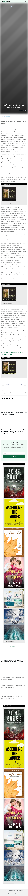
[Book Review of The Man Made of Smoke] (14, 54)
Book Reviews (23, 110)
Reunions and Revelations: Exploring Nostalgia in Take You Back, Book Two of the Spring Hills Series (14, 426)
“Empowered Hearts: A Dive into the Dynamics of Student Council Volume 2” (14, 656)
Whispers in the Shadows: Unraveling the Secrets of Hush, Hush (14, 408)
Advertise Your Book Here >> (7, 203)
